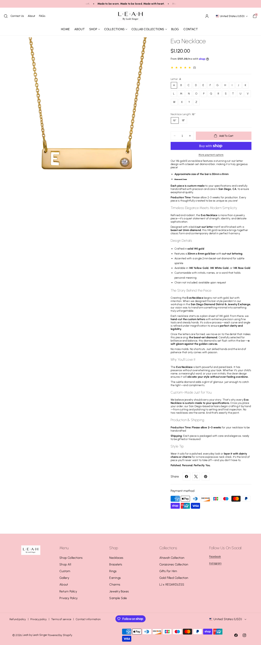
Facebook (215, 556)
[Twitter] (196, 476)
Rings (113, 571)
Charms (114, 584)
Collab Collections (147, 29)
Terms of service (61, 619)
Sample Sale (118, 598)
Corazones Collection (173, 564)
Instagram (215, 563)
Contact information (88, 619)
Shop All (65, 564)
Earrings (115, 578)
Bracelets (115, 564)
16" (174, 120)
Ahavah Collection (171, 558)
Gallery (64, 578)
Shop (93, 29)
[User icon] (207, 16)
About (63, 584)
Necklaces (116, 558)
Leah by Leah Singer (35, 635)
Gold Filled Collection (173, 578)
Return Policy (68, 591)
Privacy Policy (68, 598)
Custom (64, 571)
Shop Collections (71, 558)
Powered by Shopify (60, 635)
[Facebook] (186, 476)
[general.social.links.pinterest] (205, 476)
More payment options (211, 154)
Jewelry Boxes (119, 591)
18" (183, 120)
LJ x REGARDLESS (171, 584)
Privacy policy (38, 619)
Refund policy (18, 619)
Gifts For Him (168, 571)
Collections (114, 29)
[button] (6, 16)
